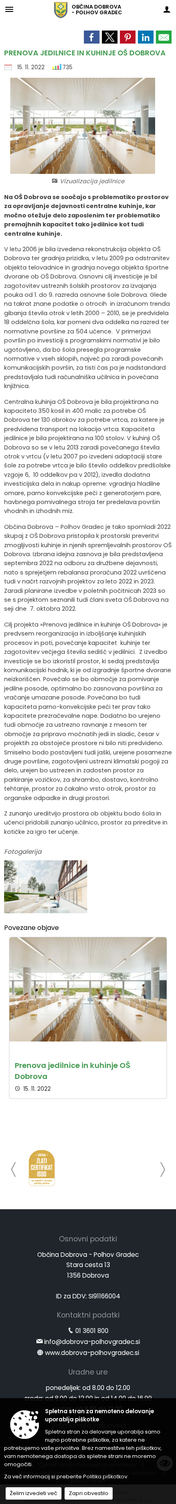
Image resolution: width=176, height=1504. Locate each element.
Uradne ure (88, 1372)
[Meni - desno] (166, 9)
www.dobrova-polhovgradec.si (92, 1352)
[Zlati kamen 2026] (42, 1168)
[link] (91, 37)
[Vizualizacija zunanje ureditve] (45, 887)
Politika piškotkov (105, 1476)
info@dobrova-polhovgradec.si (92, 1341)
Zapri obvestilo (88, 1493)
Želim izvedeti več (33, 1493)
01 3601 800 (91, 1330)
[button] (13, 1169)
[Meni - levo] (9, 9)
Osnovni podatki (88, 1239)
